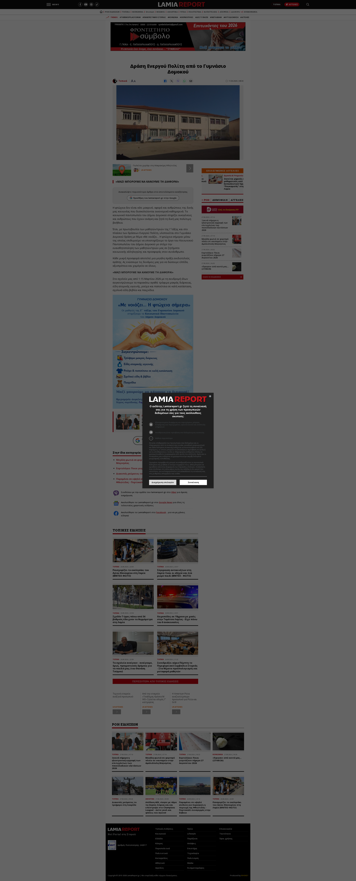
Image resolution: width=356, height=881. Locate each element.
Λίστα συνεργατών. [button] (178, 458)
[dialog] (178, 440)
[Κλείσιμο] (210, 396)
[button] (178, 438)
